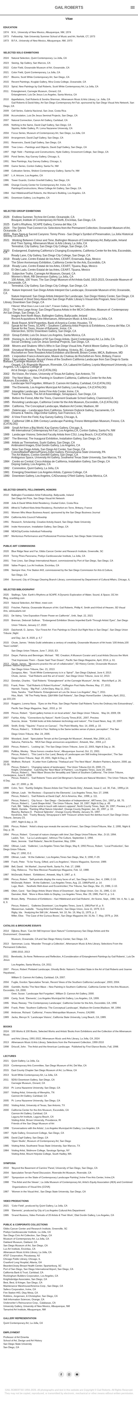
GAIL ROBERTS (69, 7)
